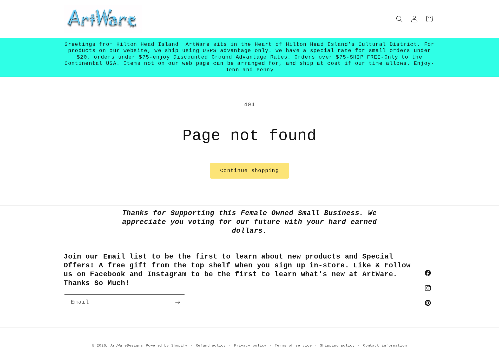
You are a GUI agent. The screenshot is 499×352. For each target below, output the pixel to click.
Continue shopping (249, 171)
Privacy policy (250, 345)
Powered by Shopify (166, 345)
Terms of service (293, 345)
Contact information (385, 345)
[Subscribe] (177, 302)
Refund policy (211, 345)
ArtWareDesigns (126, 345)
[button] (399, 18)
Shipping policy (337, 345)
